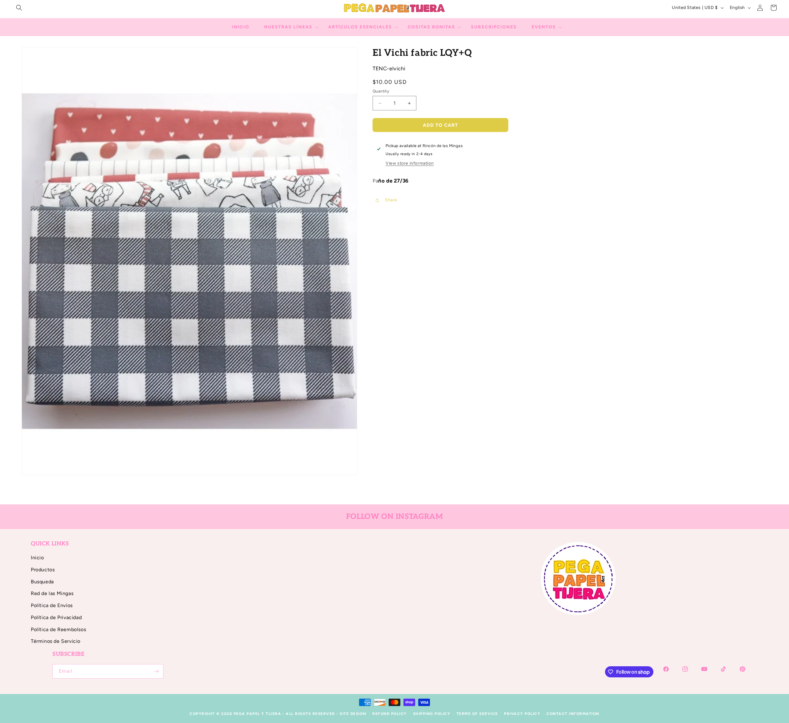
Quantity (381, 91)
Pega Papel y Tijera (257, 714)
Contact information (572, 714)
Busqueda (42, 582)
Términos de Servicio (55, 641)
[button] (19, 7)
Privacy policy (522, 714)
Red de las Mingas (52, 593)
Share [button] (391, 200)
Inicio (37, 558)
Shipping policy (432, 714)
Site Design (353, 714)
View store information (410, 163)
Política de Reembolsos (58, 629)
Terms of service (477, 714)
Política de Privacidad (56, 617)
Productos (43, 570)
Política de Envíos (52, 605)
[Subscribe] (156, 671)
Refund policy (389, 714)
